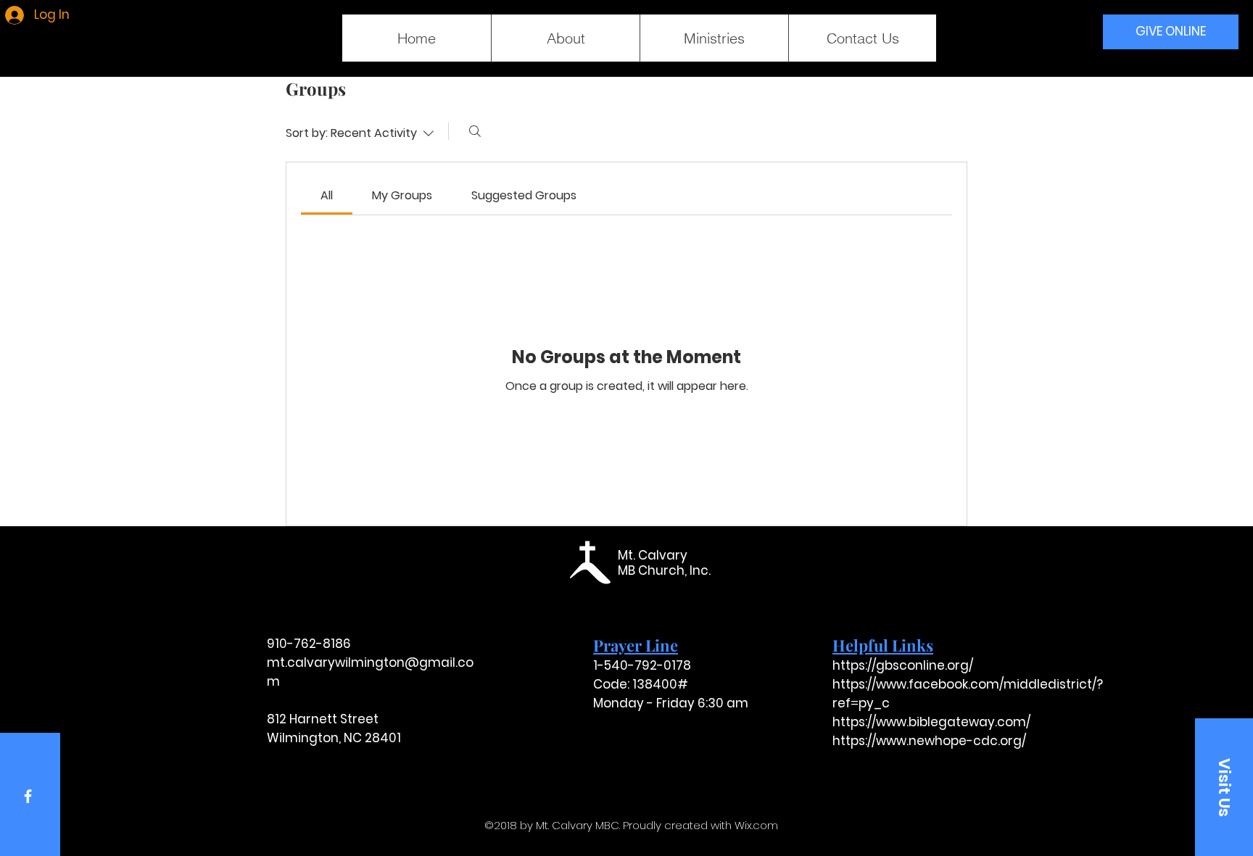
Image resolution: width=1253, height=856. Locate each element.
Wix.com (756, 825)
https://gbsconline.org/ (902, 665)
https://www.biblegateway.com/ (931, 722)
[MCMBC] (28, 796)
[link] (327, 195)
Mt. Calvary (652, 555)
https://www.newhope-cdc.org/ (929, 740)
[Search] (475, 131)
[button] (1224, 787)
